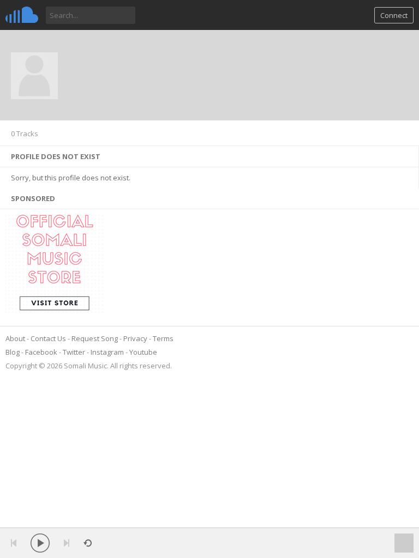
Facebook (41, 352)
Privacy (135, 338)
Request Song (94, 338)
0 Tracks (24, 133)
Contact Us (48, 338)
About (15, 338)
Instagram (107, 352)
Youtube (143, 352)
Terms (163, 338)
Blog (12, 352)
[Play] (40, 543)
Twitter (74, 352)
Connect (394, 15)
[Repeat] (87, 543)
